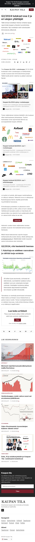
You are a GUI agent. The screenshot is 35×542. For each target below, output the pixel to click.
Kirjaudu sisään (22, 323)
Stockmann (4, 423)
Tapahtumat (4, 453)
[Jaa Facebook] (20, 62)
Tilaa (31, 9)
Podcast (12, 530)
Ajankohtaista (20, 530)
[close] (33, 3)
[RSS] (2, 510)
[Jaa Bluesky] (17, 62)
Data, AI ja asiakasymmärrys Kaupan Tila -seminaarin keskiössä (16, 458)
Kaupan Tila (9, 536)
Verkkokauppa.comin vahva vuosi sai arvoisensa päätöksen (16, 397)
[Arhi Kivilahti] (2, 33)
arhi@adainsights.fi (7, 239)
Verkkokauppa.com (7, 393)
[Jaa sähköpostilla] (26, 62)
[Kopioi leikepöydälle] (29, 62)
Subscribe (18, 220)
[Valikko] (2, 10)
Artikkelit (4, 363)
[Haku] (5, 10)
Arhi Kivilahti (9, 33)
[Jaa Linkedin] (23, 62)
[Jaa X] (15, 62)
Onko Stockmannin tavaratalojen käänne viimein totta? (14, 427)
